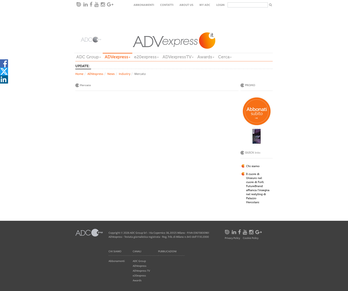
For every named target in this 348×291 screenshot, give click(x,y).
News (111, 74)
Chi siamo (253, 166)
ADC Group (87, 56)
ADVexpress (116, 56)
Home (79, 74)
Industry (124, 74)
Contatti (166, 4)
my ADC (204, 4)
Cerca (224, 56)
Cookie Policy (250, 238)
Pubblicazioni (167, 251)
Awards (204, 56)
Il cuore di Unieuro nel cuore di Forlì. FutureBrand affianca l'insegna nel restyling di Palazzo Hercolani (257, 188)
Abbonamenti (144, 4)
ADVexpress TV (141, 270)
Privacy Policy (232, 238)
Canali (137, 251)
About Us (186, 4)
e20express (145, 56)
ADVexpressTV (177, 56)
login (220, 4)
